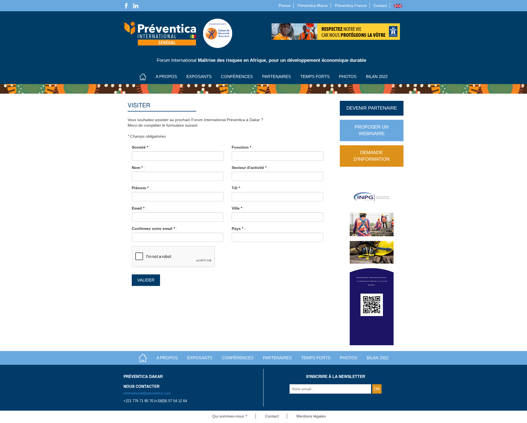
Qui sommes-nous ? (229, 416)
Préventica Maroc (313, 5)
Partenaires (276, 76)
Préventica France (351, 5)
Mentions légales (311, 416)
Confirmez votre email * (153, 228)
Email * (138, 208)
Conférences (237, 76)
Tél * (236, 188)
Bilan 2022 (377, 76)
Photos (348, 76)
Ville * (237, 208)
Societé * (140, 147)
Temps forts (315, 76)
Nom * (137, 167)
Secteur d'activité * (249, 167)
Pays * (237, 228)
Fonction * (241, 147)
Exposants (199, 76)
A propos (166, 76)
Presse (285, 5)
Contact (380, 5)
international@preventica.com (147, 393)
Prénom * (140, 188)
